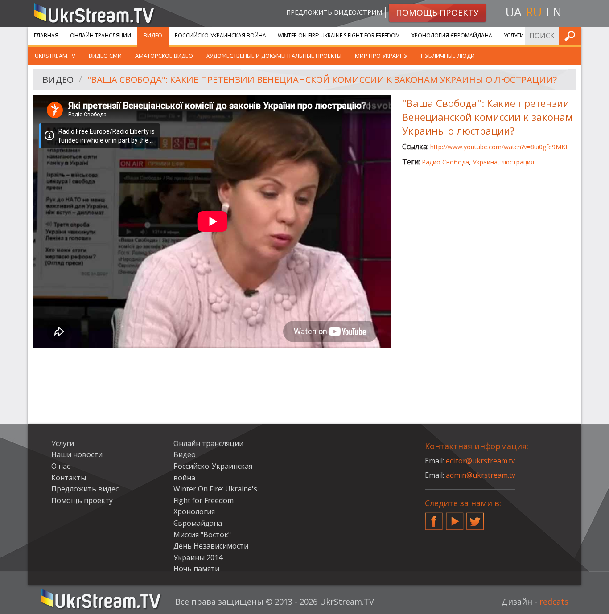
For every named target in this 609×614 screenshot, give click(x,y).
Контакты (68, 478)
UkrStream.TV (55, 56)
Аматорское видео (164, 56)
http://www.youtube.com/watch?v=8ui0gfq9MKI (498, 147)
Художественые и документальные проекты (274, 56)
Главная (46, 35)
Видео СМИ (105, 56)
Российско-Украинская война (220, 35)
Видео (153, 35)
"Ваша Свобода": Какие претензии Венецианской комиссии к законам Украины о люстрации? (322, 80)
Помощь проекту (82, 500)
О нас (60, 466)
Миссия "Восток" (202, 535)
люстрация (517, 162)
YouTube (455, 518)
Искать (571, 35)
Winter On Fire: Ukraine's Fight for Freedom (339, 35)
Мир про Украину (381, 56)
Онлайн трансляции (100, 35)
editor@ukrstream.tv (480, 461)
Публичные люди (448, 56)
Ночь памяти (196, 568)
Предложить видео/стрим (334, 12)
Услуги (514, 35)
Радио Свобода (445, 162)
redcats (553, 601)
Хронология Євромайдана (451, 35)
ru (534, 12)
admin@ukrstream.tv (480, 475)
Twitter (475, 518)
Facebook (434, 518)
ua (514, 12)
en (554, 12)
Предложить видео (85, 489)
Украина (485, 162)
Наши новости (77, 454)
